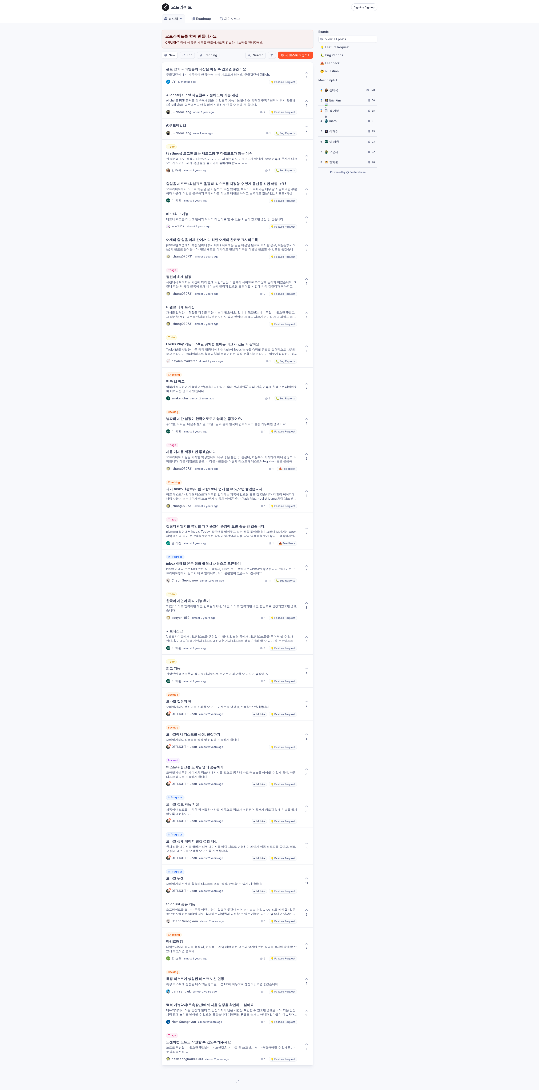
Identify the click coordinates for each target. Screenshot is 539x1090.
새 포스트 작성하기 (298, 55)
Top (189, 55)
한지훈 (333, 162)
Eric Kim (335, 100)
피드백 (173, 19)
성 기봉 (334, 110)
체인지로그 (232, 19)
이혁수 (333, 131)
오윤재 (333, 152)
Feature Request (335, 47)
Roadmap (203, 19)
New (172, 55)
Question (329, 71)
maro (333, 121)
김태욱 (333, 90)
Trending (210, 55)
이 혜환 (334, 141)
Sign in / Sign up (364, 7)
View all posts (335, 39)
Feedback (330, 63)
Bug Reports (331, 55)
